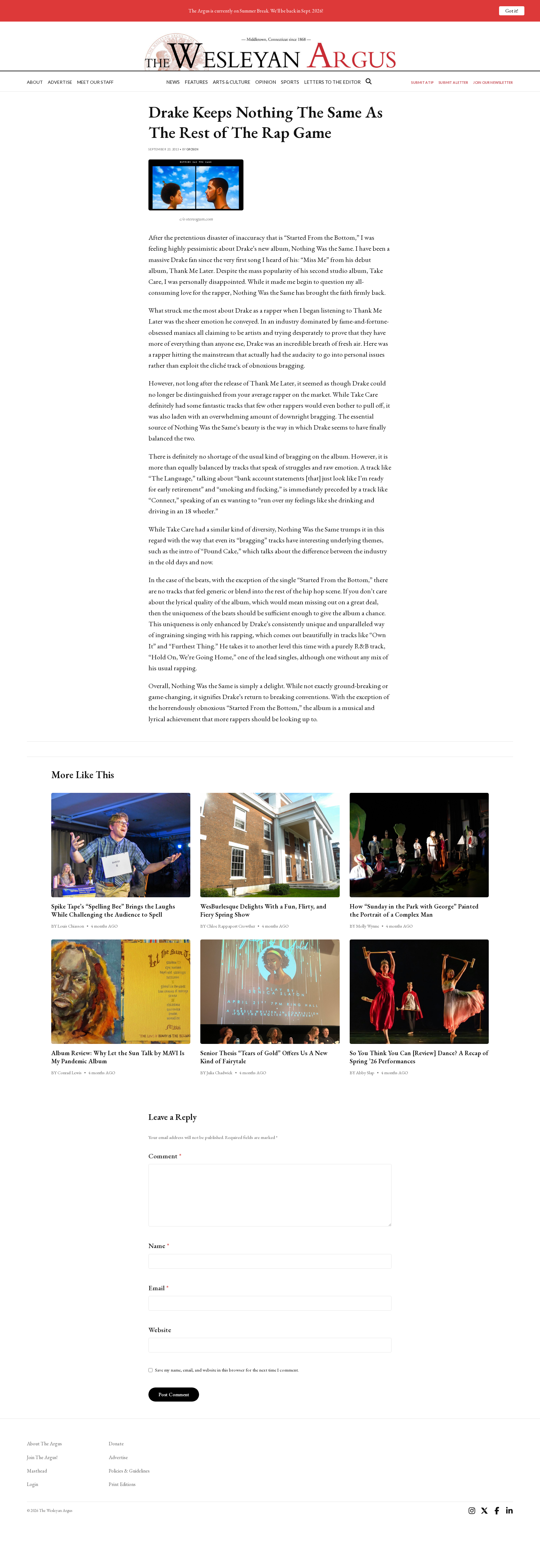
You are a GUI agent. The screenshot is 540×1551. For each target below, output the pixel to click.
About (35, 82)
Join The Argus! (42, 1457)
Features (196, 82)
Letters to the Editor (332, 82)
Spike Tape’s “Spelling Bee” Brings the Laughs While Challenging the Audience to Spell (113, 910)
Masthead (37, 1471)
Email (158, 1287)
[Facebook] (497, 1510)
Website (159, 1329)
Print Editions (122, 1484)
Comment (165, 1156)
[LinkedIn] (509, 1510)
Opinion (265, 82)
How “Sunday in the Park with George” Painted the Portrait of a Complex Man (414, 910)
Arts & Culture (231, 82)
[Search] (368, 81)
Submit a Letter (453, 82)
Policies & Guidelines (129, 1471)
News (173, 82)
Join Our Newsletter (493, 82)
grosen (193, 149)
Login (32, 1484)
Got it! (511, 11)
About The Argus (44, 1443)
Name (158, 1245)
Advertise (60, 82)
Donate (116, 1443)
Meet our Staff (95, 82)
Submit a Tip (422, 82)
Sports (290, 82)
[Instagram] (472, 1510)
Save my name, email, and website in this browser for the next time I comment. (227, 1370)
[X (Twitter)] (484, 1510)
